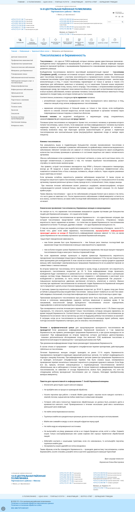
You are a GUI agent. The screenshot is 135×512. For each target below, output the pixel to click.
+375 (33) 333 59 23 (18, 21)
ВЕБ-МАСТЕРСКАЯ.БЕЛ (19, 508)
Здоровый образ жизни (40, 51)
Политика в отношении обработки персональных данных (32, 503)
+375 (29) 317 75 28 (18, 27)
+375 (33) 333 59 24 (66, 21)
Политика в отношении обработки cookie (26, 505)
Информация (24, 51)
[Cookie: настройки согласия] (3, 509)
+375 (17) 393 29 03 (66, 27)
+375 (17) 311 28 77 (18, 19)
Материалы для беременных (62, 51)
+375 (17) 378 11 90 (66, 34)
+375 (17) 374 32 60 (18, 25)
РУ (116, 16)
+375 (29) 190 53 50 (18, 23)
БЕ (119, 16)
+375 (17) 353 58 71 (66, 29)
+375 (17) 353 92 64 (66, 19)
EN (122, 16)
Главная (14, 51)
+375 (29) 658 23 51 (66, 23)
